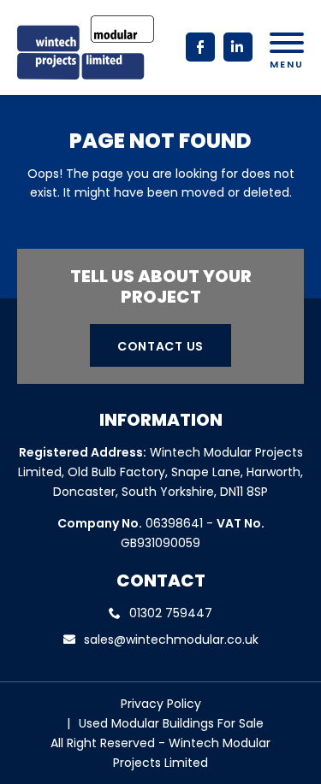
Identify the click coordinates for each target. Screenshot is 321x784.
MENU (287, 63)
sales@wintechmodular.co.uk (171, 639)
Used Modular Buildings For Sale (171, 723)
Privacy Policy (161, 703)
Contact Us (160, 346)
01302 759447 (170, 613)
